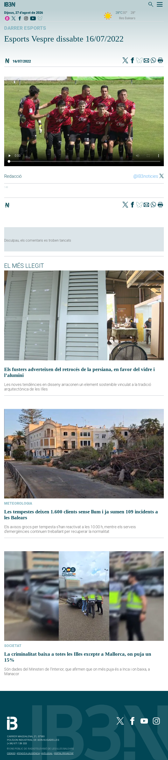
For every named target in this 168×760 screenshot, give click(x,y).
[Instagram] (26, 18)
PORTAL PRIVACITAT (64, 753)
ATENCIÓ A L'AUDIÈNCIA (28, 753)
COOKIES (11, 753)
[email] (146, 60)
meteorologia (18, 503)
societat (12, 646)
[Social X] (13, 18)
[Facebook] (20, 18)
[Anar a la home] (7, 18)
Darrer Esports (25, 28)
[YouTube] (33, 18)
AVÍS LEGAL (46, 753)
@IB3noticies (145, 176)
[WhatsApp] (153, 60)
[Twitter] (125, 60)
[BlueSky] (41, 18)
